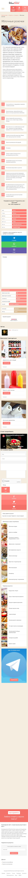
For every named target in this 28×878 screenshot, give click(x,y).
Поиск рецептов (10, 875)
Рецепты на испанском (7, 864)
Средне (18, 298)
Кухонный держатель (9, 420)
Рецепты (8, 873)
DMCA (20, 875)
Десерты (17, 308)
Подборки (18, 873)
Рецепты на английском (7, 862)
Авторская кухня (6, 290)
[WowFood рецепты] (14, 2)
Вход (16, 875)
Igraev (16, 311)
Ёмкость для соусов (8, 390)
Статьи (13, 873)
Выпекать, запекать (14, 304)
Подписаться (14, 679)
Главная (3, 873)
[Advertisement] (14, 89)
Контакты (24, 873)
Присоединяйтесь (14, 812)
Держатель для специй (9, 360)
